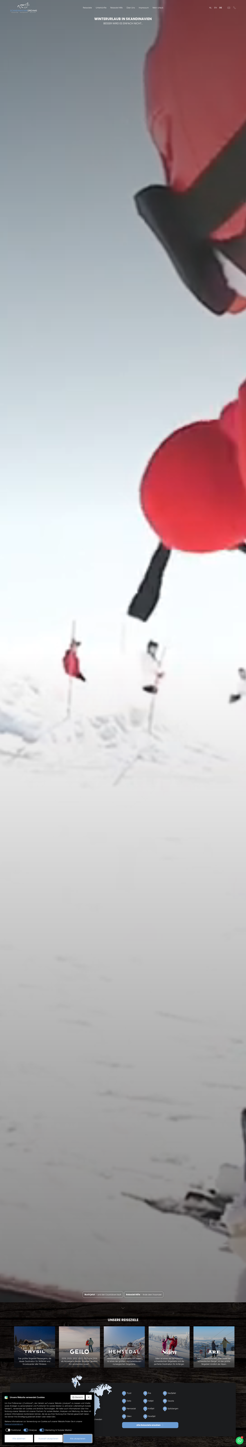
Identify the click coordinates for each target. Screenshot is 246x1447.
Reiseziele (87, 7)
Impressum (144, 7)
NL (210, 7)
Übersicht (79, 1397)
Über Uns (130, 7)
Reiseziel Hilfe (116, 7)
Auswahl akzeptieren (48, 1438)
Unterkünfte (101, 7)
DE (220, 7)
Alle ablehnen (18, 1438)
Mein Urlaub (158, 7)
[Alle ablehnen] (89, 1397)
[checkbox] (13, 1430)
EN (215, 7)
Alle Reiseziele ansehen (148, 1425)
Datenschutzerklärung (14, 1424)
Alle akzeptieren (77, 1438)
